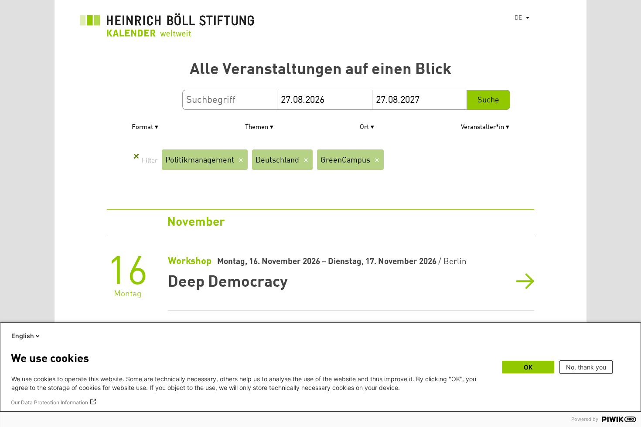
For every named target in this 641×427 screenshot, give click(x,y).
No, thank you (586, 367)
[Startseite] (167, 27)
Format (142, 127)
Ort (364, 127)
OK (528, 367)
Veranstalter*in (482, 127)
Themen (256, 127)
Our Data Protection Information (49, 402)
